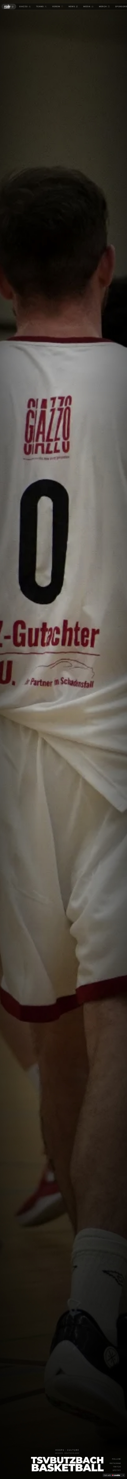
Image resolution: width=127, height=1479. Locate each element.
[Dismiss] (123, 1475)
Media (86, 6)
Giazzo (23, 6)
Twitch (117, 1467)
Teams (40, 6)
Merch (103, 6)
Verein (56, 6)
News (72, 6)
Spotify (117, 1470)
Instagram (115, 1463)
